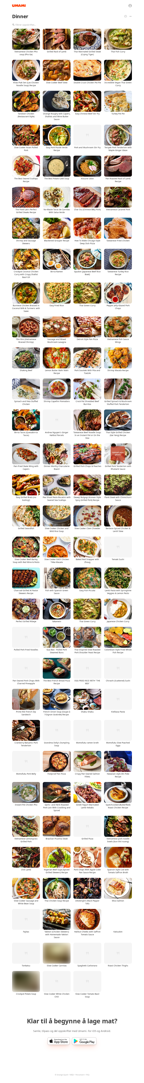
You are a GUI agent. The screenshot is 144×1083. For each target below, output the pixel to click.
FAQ (87, 1075)
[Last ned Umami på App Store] (59, 1041)
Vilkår (72, 1075)
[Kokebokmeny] (130, 16)
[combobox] (72, 25)
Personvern (80, 1075)
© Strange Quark (61, 1075)
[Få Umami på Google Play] (84, 1041)
